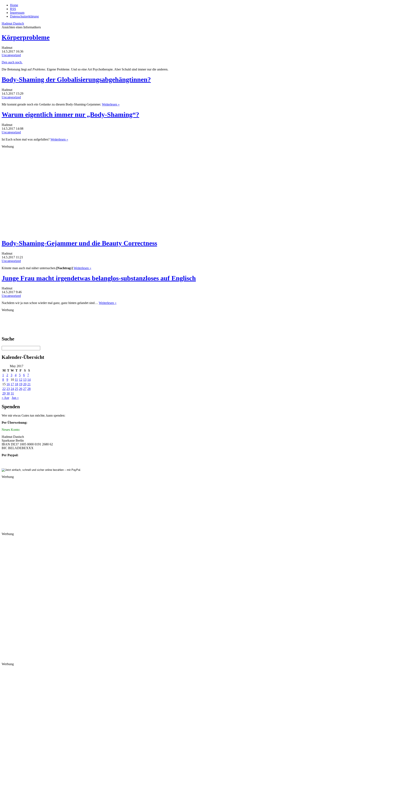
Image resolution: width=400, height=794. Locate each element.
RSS (13, 9)
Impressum (17, 12)
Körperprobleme (26, 37)
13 (24, 379)
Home (14, 5)
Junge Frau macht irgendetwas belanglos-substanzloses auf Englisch (99, 278)
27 (24, 389)
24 (12, 389)
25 (16, 389)
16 (8, 384)
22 (4, 389)
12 (20, 379)
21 (29, 384)
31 (12, 393)
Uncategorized (11, 55)
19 (20, 384)
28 (29, 389)
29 (4, 393)
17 (12, 384)
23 (8, 389)
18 (16, 384)
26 (20, 389)
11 (16, 379)
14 (29, 379)
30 (8, 393)
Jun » (15, 398)
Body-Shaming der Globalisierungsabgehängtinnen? (76, 79)
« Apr (5, 398)
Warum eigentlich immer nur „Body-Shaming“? (70, 114)
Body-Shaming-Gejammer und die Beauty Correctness (79, 243)
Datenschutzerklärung (24, 16)
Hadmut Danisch (13, 23)
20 (24, 384)
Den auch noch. (12, 62)
